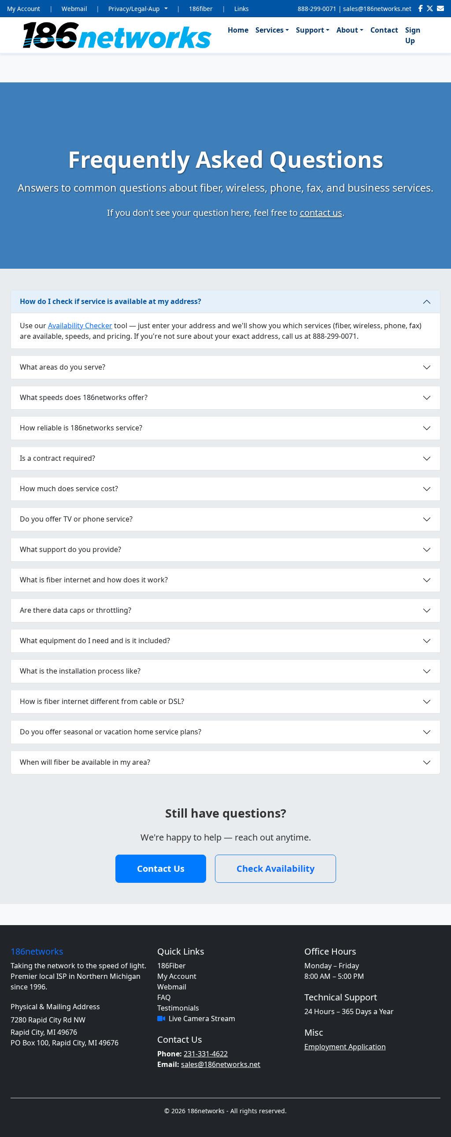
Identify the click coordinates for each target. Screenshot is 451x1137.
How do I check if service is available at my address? (110, 301)
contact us (321, 213)
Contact (384, 30)
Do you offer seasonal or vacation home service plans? (110, 732)
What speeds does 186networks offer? (84, 397)
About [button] (347, 30)
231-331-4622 (206, 1054)
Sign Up (413, 35)
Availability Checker (80, 325)
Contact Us (161, 868)
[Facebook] (420, 8)
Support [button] (310, 30)
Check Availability (275, 868)
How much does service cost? (69, 488)
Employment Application (345, 1047)
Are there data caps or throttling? (75, 610)
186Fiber (171, 965)
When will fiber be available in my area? (85, 762)
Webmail (74, 8)
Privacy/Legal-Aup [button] (134, 8)
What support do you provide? (70, 549)
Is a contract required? (57, 458)
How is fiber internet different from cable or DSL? (102, 701)
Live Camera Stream (202, 1018)
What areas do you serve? (62, 367)
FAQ (164, 997)
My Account (23, 8)
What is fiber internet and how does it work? (94, 580)
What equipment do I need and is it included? (95, 640)
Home (238, 30)
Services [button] (269, 30)
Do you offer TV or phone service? (76, 519)
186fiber (201, 8)
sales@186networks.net (377, 8)
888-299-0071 (317, 8)
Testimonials (178, 1008)
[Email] (440, 8)
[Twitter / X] (429, 8)
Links (241, 8)
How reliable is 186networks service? (81, 428)
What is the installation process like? (80, 671)
